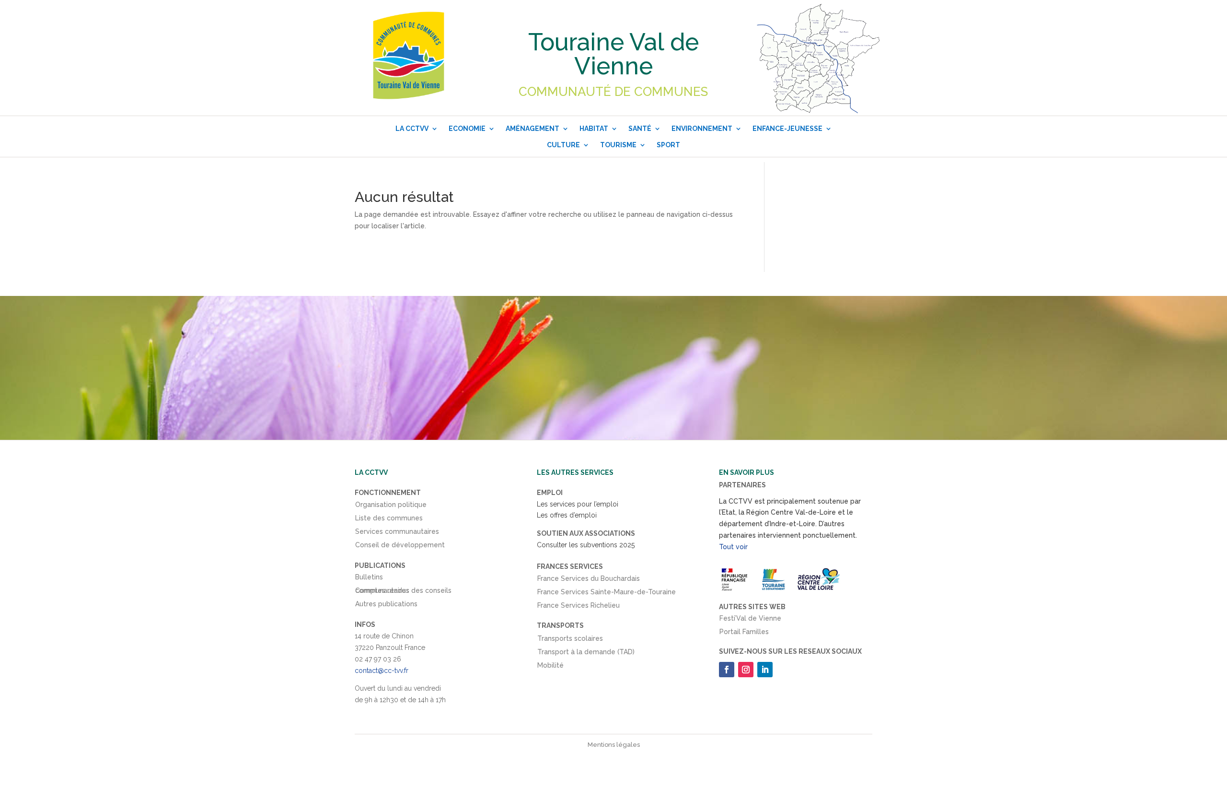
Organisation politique (391, 506)
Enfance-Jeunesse (787, 128)
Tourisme (618, 145)
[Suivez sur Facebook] (726, 669)
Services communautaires (397, 533)
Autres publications (386, 606)
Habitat (593, 128)
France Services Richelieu (578, 607)
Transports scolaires (570, 640)
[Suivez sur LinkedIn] (765, 669)
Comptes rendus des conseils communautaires (403, 592)
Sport (668, 145)
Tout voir (733, 547)
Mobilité (550, 667)
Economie (467, 128)
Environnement (701, 128)
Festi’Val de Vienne (750, 620)
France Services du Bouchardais (588, 580)
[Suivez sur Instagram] (745, 669)
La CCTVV (411, 128)
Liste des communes (389, 520)
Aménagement (532, 128)
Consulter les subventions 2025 (586, 545)
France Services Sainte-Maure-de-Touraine (606, 594)
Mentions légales (614, 744)
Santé (639, 128)
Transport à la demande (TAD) (586, 654)
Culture (563, 145)
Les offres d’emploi (567, 515)
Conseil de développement (400, 547)
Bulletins (369, 579)
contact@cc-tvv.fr (381, 670)
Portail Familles (744, 634)
